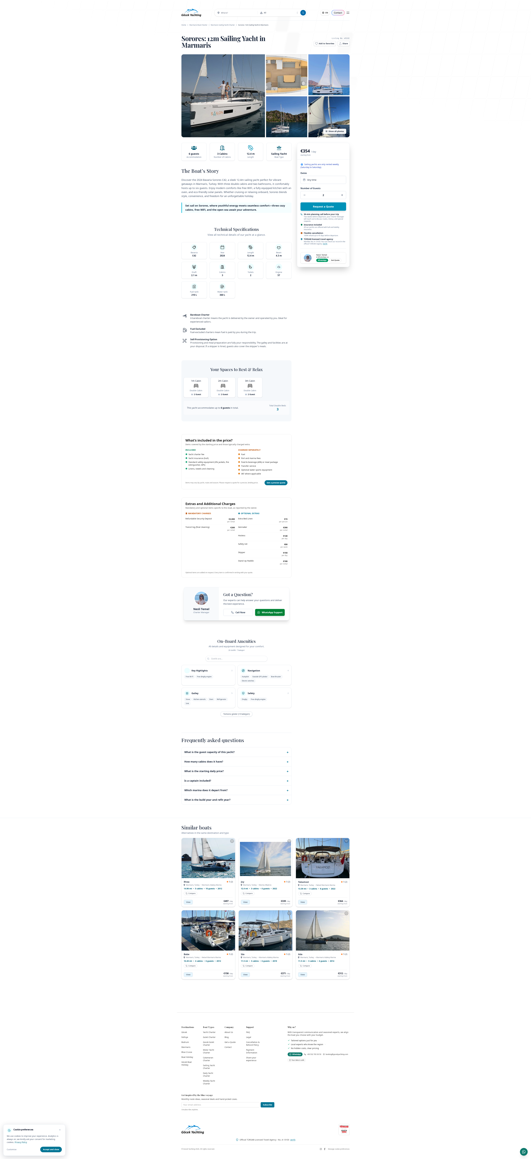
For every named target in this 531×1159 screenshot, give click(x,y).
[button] (223, 95)
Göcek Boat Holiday (186, 1063)
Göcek (184, 1032)
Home (183, 25)
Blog (227, 1037)
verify (292, 1139)
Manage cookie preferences (339, 1149)
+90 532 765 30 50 (314, 1054)
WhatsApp (322, 260)
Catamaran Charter (208, 1059)
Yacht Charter (209, 1032)
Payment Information (251, 1051)
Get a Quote (230, 1042)
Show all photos (336, 131)
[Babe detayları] (208, 930)
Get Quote (335, 260)
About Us (229, 1032)
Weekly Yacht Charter (209, 1082)
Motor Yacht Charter (208, 1051)
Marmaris (185, 1047)
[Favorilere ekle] (232, 841)
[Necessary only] (60, 1130)
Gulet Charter (209, 1037)
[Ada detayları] (322, 930)
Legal (248, 1037)
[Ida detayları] (265, 930)
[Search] (303, 12)
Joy (242, 881)
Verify (325, 244)
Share (345, 43)
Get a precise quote (276, 482)
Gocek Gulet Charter (208, 1043)
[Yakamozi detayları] (322, 858)
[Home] (191, 13)
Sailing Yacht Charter (209, 1066)
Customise (11, 1149)
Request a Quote (323, 206)
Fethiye (184, 1037)
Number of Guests (310, 188)
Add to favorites (326, 43)
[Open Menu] (348, 13)
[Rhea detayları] (208, 858)
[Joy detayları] (265, 858)
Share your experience (251, 1059)
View (188, 902)
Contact (338, 12)
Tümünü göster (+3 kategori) (236, 714)
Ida (242, 954)
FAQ (248, 1032)
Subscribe (267, 1104)
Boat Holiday (187, 1057)
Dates (303, 173)
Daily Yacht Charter (208, 1074)
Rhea (186, 881)
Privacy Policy (21, 1142)
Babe (186, 954)
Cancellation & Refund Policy (253, 1043)
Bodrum (185, 1042)
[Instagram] (321, 1149)
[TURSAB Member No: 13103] (344, 1129)
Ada (300, 954)
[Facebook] (325, 1149)
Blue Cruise (186, 1052)
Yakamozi (303, 881)
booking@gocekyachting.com (337, 1054)
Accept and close (51, 1149)
